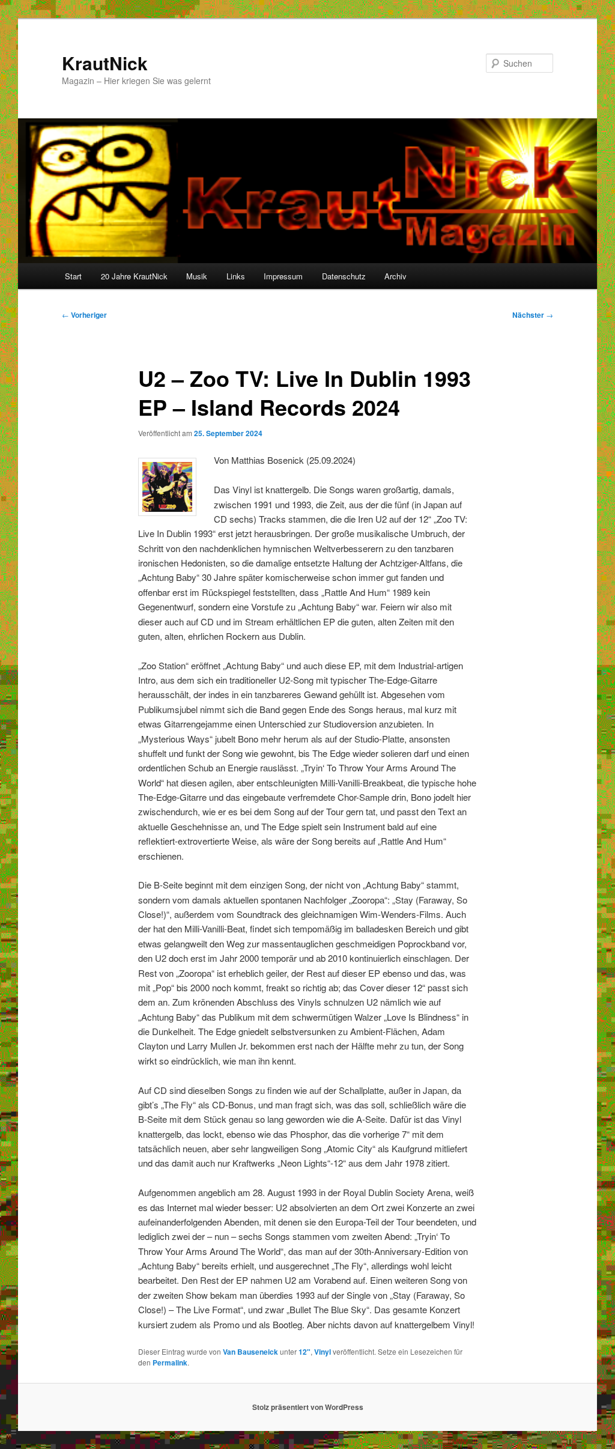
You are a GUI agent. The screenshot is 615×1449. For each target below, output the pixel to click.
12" (304, 1351)
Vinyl (322, 1351)
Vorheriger (84, 314)
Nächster (532, 314)
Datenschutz (344, 276)
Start (73, 276)
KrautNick (105, 63)
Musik (196, 276)
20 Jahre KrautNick (134, 276)
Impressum (283, 276)
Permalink (170, 1362)
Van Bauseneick (250, 1351)
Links (235, 276)
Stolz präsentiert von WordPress (307, 1407)
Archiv (395, 276)
